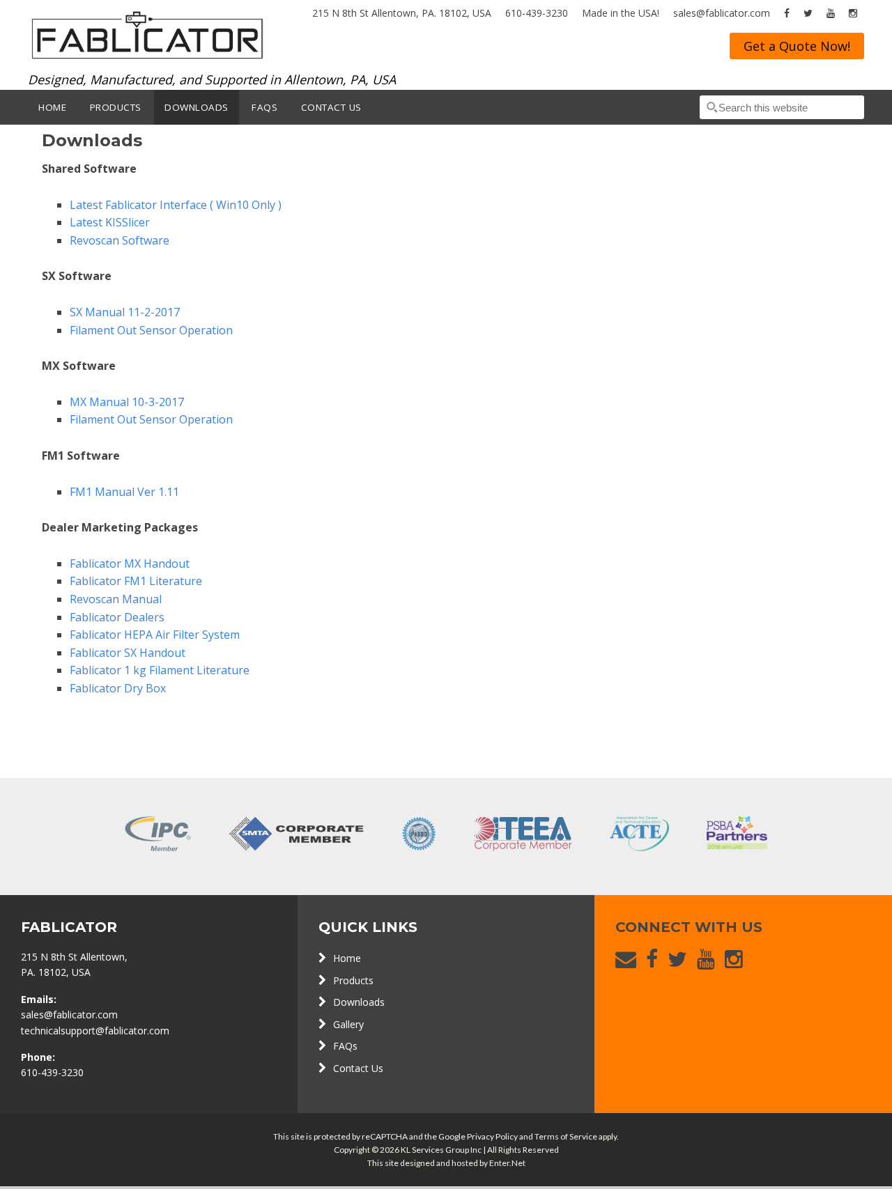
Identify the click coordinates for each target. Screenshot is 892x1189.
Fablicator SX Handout (127, 652)
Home (347, 958)
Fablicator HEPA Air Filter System (155, 634)
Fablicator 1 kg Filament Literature (159, 670)
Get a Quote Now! (797, 46)
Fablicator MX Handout (130, 563)
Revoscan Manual (117, 599)
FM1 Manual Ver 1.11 (124, 491)
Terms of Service (566, 1136)
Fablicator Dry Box (118, 688)
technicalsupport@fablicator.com (95, 1030)
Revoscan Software (119, 240)
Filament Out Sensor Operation (151, 330)
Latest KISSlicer (110, 222)
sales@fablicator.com (721, 13)
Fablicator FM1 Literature (136, 581)
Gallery (348, 1024)
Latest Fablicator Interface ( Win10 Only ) (176, 204)
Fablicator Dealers (117, 617)
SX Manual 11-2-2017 (125, 312)
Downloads (359, 1002)
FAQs (345, 1045)
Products (353, 980)
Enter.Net (507, 1163)
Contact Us (358, 1068)
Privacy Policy (492, 1136)
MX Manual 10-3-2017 (127, 402)
